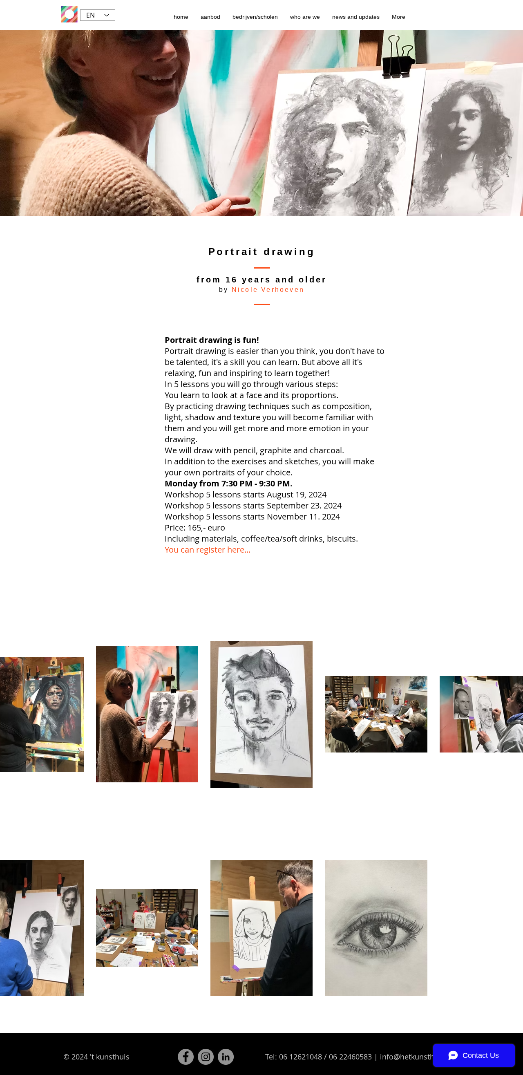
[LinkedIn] (226, 1057)
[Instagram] (206, 1057)
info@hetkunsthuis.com (421, 1057)
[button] (210, 16)
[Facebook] (186, 1057)
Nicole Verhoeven (268, 289)
